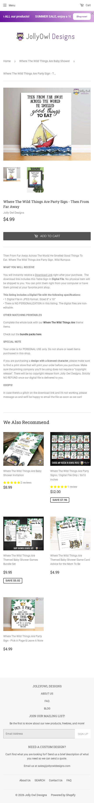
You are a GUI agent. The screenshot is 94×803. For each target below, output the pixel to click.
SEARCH (40, 780)
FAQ (47, 701)
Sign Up (83, 734)
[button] (12, 482)
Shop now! (82, 16)
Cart (88, 5)
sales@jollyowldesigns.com (54, 766)
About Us (25, 780)
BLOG (47, 708)
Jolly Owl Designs (36, 795)
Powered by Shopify (63, 795)
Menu (12, 5)
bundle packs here (30, 334)
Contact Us (56, 780)
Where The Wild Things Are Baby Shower (44, 61)
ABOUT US (47, 693)
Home (7, 61)
